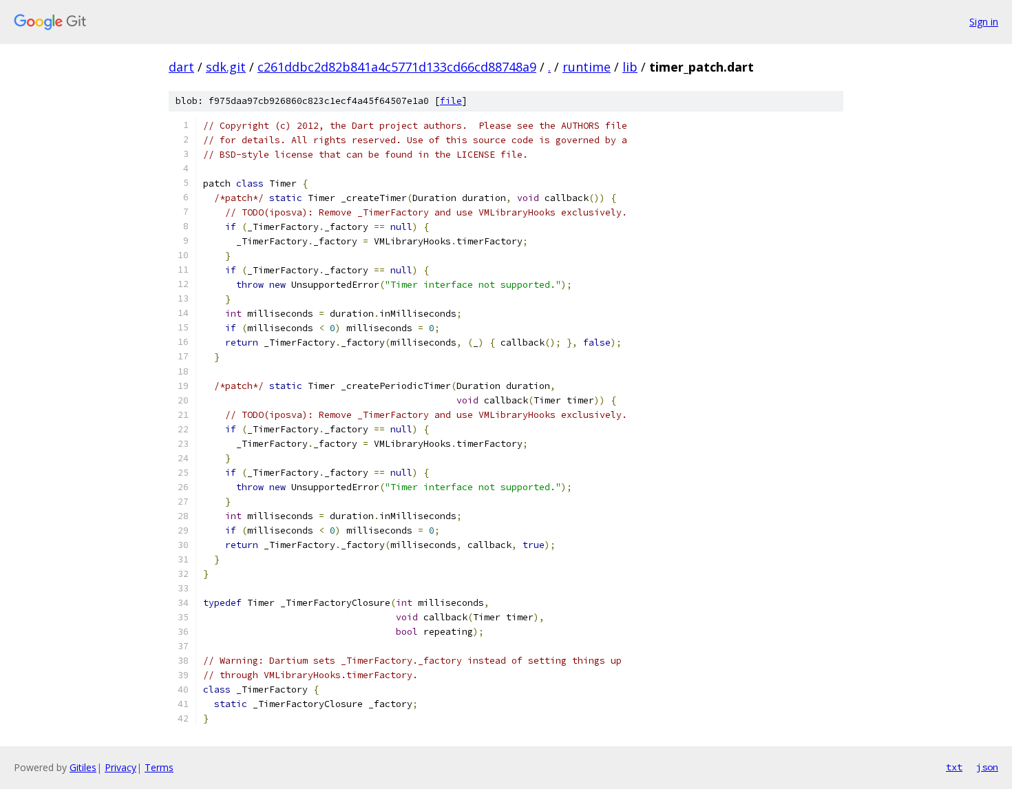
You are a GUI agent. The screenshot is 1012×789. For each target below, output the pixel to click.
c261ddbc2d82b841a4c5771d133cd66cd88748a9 (396, 67)
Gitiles (83, 767)
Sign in (983, 21)
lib (629, 67)
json (987, 767)
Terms (159, 767)
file (451, 101)
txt (954, 767)
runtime (586, 67)
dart (181, 67)
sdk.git (226, 67)
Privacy (120, 767)
